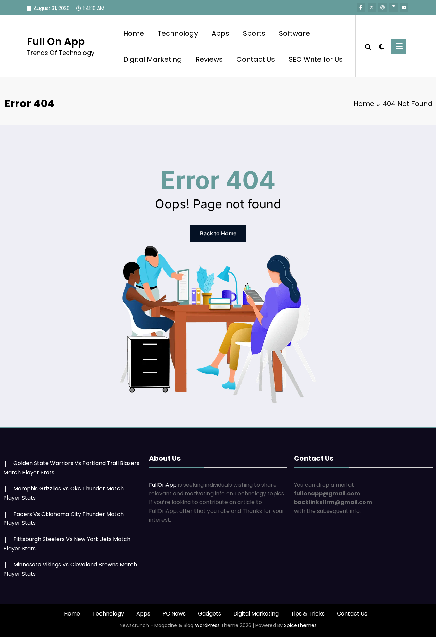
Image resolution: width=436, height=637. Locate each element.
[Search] (368, 46)
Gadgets (209, 614)
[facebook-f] (361, 7)
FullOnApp (163, 485)
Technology (178, 33)
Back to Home (218, 233)
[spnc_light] (381, 46)
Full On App (56, 41)
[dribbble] (382, 7)
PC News (174, 614)
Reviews (209, 59)
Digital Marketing (152, 59)
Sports (254, 33)
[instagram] (393, 7)
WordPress (207, 625)
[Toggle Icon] (398, 46)
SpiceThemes (300, 625)
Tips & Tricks (308, 614)
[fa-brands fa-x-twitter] (372, 7)
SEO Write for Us (316, 59)
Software (294, 33)
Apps (220, 33)
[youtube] (404, 7)
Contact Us (255, 59)
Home (133, 33)
